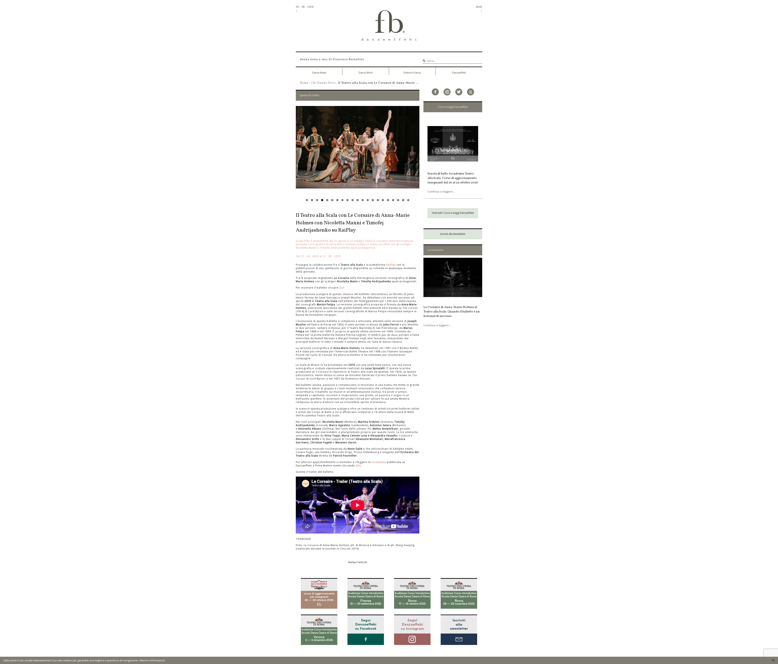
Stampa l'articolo (357, 562)
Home (304, 83)
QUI (341, 287)
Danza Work (366, 72)
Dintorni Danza (412, 72)
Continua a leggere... (441, 191)
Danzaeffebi (459, 72)
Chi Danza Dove (323, 83)
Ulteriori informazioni (152, 660)
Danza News (319, 72)
